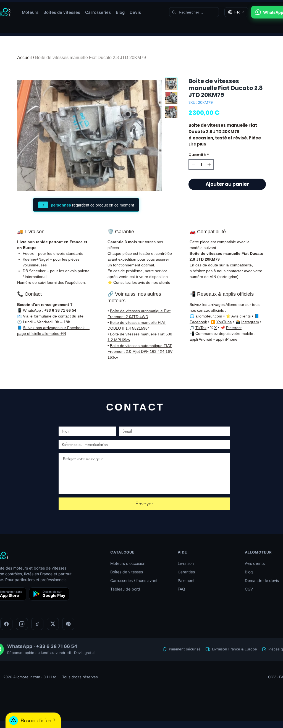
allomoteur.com (208, 316)
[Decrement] (193, 164)
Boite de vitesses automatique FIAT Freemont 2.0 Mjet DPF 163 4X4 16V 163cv (140, 351)
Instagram (250, 322)
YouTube (224, 322)
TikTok (200, 327)
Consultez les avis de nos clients (141, 282)
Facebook (198, 322)
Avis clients (241, 316)
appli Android (201, 339)
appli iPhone (226, 339)
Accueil (24, 57)
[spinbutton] (201, 164)
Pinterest (234, 327)
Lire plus (197, 144)
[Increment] (209, 164)
